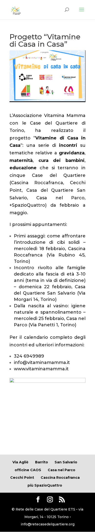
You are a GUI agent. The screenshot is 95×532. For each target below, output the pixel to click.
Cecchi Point (22, 477)
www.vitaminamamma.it (41, 369)
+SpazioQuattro (27, 205)
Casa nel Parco (60, 198)
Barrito (41, 462)
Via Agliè (20, 462)
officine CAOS (28, 470)
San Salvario (66, 462)
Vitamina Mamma (65, 115)
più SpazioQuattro (45, 485)
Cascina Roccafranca (37, 182)
